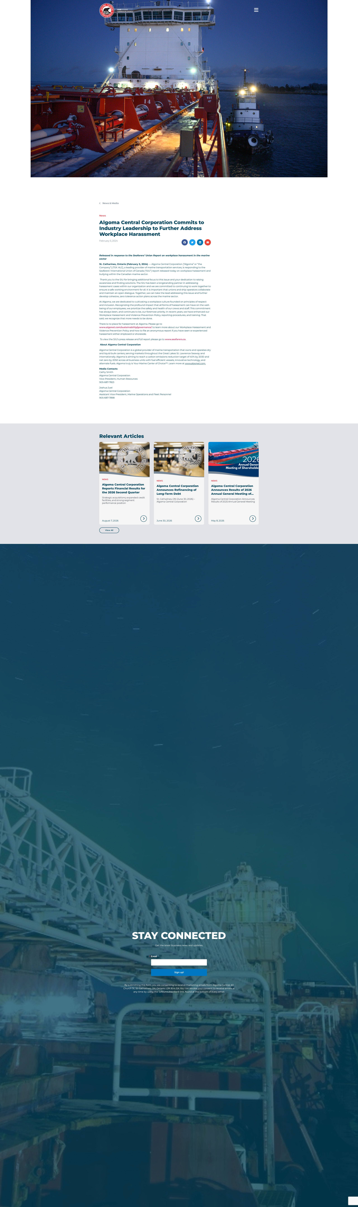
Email (154, 956)
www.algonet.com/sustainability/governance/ (125, 327)
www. (168, 339)
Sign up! (179, 972)
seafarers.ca (179, 339)
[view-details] (143, 518)
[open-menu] (256, 10)
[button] (185, 242)
